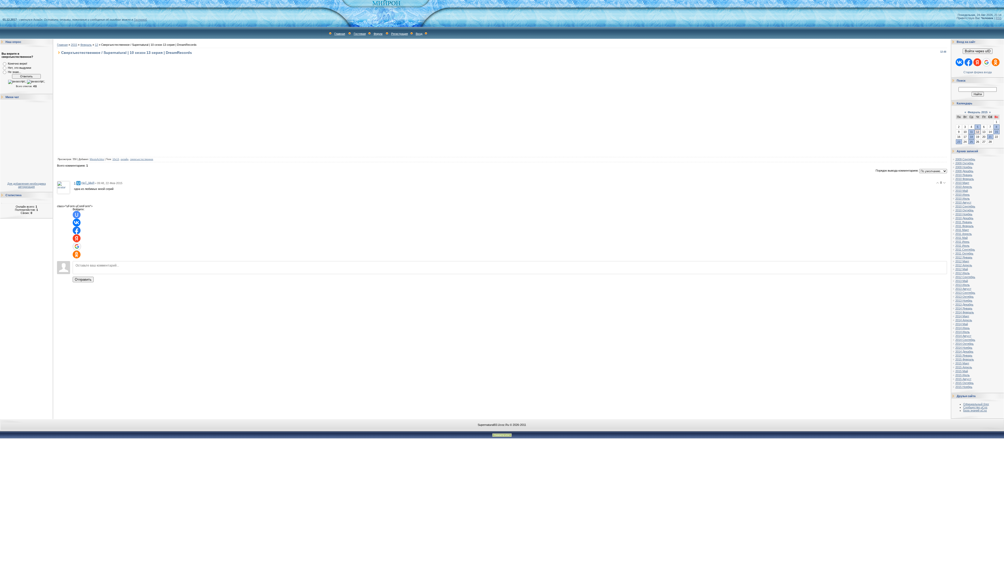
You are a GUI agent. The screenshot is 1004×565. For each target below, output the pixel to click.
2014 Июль (962, 332)
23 (958, 141)
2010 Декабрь (964, 218)
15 (996, 131)
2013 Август (963, 288)
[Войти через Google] (77, 246)
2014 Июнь (962, 328)
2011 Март (962, 229)
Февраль (86, 44)
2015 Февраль (964, 359)
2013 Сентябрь (965, 292)
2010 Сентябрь (965, 206)
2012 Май (961, 269)
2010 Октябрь (964, 210)
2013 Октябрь (964, 296)
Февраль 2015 (978, 112)
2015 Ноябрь (963, 386)
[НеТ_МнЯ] (63, 187)
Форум (378, 33)
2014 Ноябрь (963, 347)
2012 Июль (962, 273)
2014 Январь (963, 308)
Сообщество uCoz (975, 407)
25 (971, 141)
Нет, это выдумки (19, 67)
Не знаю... (14, 72)
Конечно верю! (17, 63)
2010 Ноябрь (963, 214)
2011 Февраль (964, 226)
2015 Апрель (963, 367)
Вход (419, 33)
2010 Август (963, 202)
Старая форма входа (977, 72)
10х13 (115, 159)
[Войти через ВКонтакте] (77, 223)
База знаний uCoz (975, 410)
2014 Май (961, 324)
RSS (998, 18)
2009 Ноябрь (963, 167)
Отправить (83, 279)
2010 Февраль (964, 178)
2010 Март (962, 182)
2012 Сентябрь (965, 277)
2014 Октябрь (964, 343)
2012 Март (962, 261)
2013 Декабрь (964, 304)
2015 (74, 44)
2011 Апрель (963, 233)
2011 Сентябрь (965, 249)
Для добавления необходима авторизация (26, 185)
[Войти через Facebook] (77, 230)
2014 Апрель (963, 320)
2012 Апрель (963, 265)
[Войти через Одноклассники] (77, 254)
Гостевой (140, 19)
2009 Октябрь (964, 163)
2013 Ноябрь (963, 300)
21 (990, 136)
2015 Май (961, 371)
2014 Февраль (964, 312)
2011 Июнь (962, 241)
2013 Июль (962, 284)
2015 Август (963, 379)
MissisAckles (97, 159)
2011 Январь (963, 222)
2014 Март (962, 316)
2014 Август (963, 335)
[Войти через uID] (77, 215)
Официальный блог (976, 404)
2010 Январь (963, 175)
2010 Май (961, 190)
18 (971, 136)
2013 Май (961, 280)
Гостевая (360, 33)
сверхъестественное (141, 159)
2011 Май (961, 237)
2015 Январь (963, 355)
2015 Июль (962, 375)
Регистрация (399, 33)
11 (971, 131)
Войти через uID (977, 51)
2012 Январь (963, 257)
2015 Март (962, 363)
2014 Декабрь (964, 351)
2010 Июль (962, 198)
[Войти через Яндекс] (77, 238)
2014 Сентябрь (965, 339)
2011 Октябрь (964, 253)
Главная (339, 33)
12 (96, 44)
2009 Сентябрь (965, 159)
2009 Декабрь (964, 171)
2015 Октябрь (964, 383)
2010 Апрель (963, 186)
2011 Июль (962, 245)
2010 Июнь (962, 194)
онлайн (124, 159)
